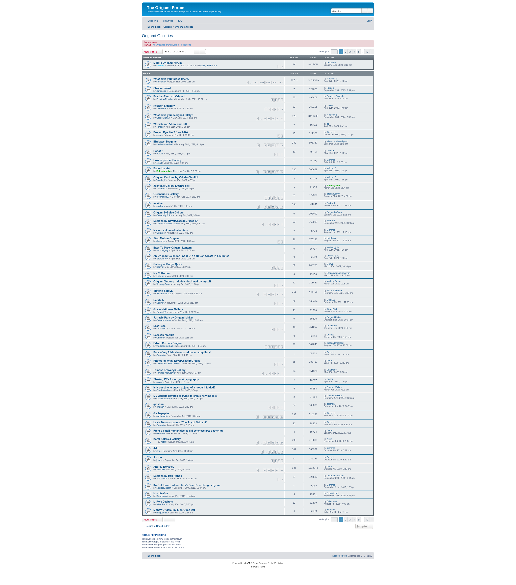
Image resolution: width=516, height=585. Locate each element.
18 (273, 172)
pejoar (159, 382)
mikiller (158, 203)
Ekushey (331, 509)
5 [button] (359, 51)
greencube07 (162, 197)
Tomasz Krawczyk (165, 373)
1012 (262, 82)
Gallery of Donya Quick (167, 264)
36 (282, 118)
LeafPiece (159, 325)
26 (282, 417)
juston (159, 460)
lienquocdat (161, 512)
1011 (256, 82)
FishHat (160, 276)
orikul (159, 163)
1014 (274, 82)
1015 (281, 82)
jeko (158, 451)
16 (265, 172)
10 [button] (366, 51)
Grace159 (161, 312)
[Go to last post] (337, 62)
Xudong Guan (163, 284)
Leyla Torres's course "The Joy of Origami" (180, 422)
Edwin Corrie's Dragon (167, 343)
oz (328, 124)
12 (277, 145)
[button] (334, 51)
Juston (157, 457)
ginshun (158, 404)
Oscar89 (331, 62)
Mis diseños (161, 493)
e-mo (158, 135)
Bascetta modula (163, 334)
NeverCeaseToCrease (167, 223)
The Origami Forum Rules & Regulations (171, 45)
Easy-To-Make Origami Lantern (172, 247)
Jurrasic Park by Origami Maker (173, 317)
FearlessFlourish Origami (169, 96)
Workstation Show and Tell (170, 124)
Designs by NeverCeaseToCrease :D (175, 220)
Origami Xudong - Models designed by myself (182, 281)
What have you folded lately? (171, 78)
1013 (268, 82)
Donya (159, 267)
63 (269, 470)
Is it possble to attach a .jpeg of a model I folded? (184, 387)
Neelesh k (332, 78)
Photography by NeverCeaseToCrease (176, 360)
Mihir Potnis (162, 504)
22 (265, 417)
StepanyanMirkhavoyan (338, 273)
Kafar (163, 442)
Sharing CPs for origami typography (176, 379)
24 (273, 417)
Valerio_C (331, 168)
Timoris (160, 127)
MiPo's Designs (163, 501)
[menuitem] (166, 20)
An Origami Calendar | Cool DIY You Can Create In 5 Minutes (191, 255)
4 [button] (354, 51)
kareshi (330, 88)
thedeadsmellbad (164, 144)
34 (273, 118)
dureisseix (161, 91)
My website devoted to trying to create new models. (185, 395)
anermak (160, 469)
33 (269, 118)
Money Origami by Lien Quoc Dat (174, 509)
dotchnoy (160, 241)
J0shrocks (161, 188)
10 (269, 145)
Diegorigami (162, 496)
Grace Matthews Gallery (168, 309)
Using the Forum (208, 65)
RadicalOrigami (163, 488)
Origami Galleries (157, 35)
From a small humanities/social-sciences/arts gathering (188, 430)
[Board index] (149, 3)
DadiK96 (158, 300)
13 (282, 145)
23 (269, 417)
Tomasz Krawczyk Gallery (169, 370)
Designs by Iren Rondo (167, 475)
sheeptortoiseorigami (337, 141)
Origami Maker (163, 320)
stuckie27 (161, 81)
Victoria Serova (163, 290)
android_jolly (162, 250)
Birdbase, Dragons (165, 141)
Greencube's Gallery (166, 194)
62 (265, 470)
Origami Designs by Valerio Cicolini (175, 177)
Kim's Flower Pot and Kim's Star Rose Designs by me (186, 485)
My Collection (162, 273)
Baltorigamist (161, 168)
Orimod (160, 337)
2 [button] (345, 51)
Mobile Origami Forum (167, 62)
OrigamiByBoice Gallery (168, 212)
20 (282, 172)
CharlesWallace (164, 390)
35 (277, 118)
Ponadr (157, 150)
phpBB (247, 563)
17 (269, 172)
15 (282, 294)
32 (265, 118)
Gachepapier (161, 413)
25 (277, 417)
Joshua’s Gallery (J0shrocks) (171, 185)
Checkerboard (162, 88)
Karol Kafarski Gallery (167, 438)
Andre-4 (331, 203)
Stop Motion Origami (166, 238)
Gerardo (331, 132)
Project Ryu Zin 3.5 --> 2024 (170, 132)
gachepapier (162, 416)
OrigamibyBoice (164, 215)
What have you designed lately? (173, 115)
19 (277, 172)
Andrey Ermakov (163, 466)
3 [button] (350, 51)
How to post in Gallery (167, 160)
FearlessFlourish (164, 99)
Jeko (156, 448)
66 (282, 470)
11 (273, 145)
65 (277, 470)
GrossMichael (163, 118)
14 (277, 294)
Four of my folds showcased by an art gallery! (182, 352)
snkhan (160, 65)
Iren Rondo (161, 478)
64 (273, 470)
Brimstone (332, 501)
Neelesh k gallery (164, 105)
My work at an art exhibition (170, 230)
